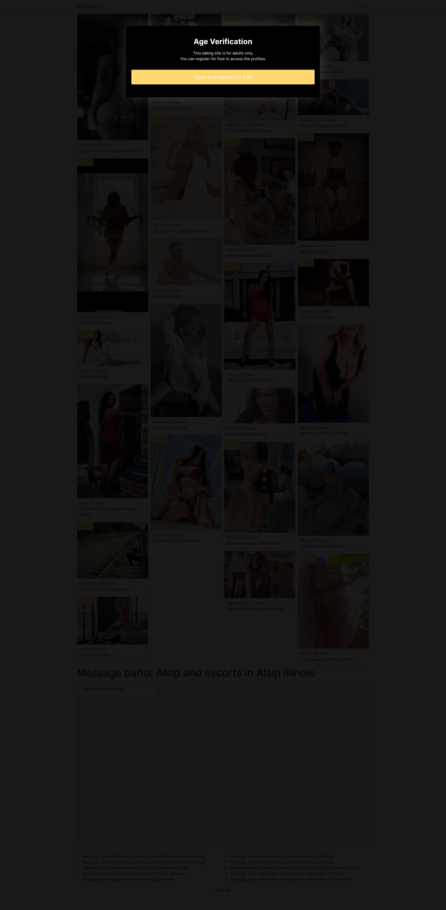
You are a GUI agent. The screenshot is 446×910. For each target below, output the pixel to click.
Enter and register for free (223, 77)
